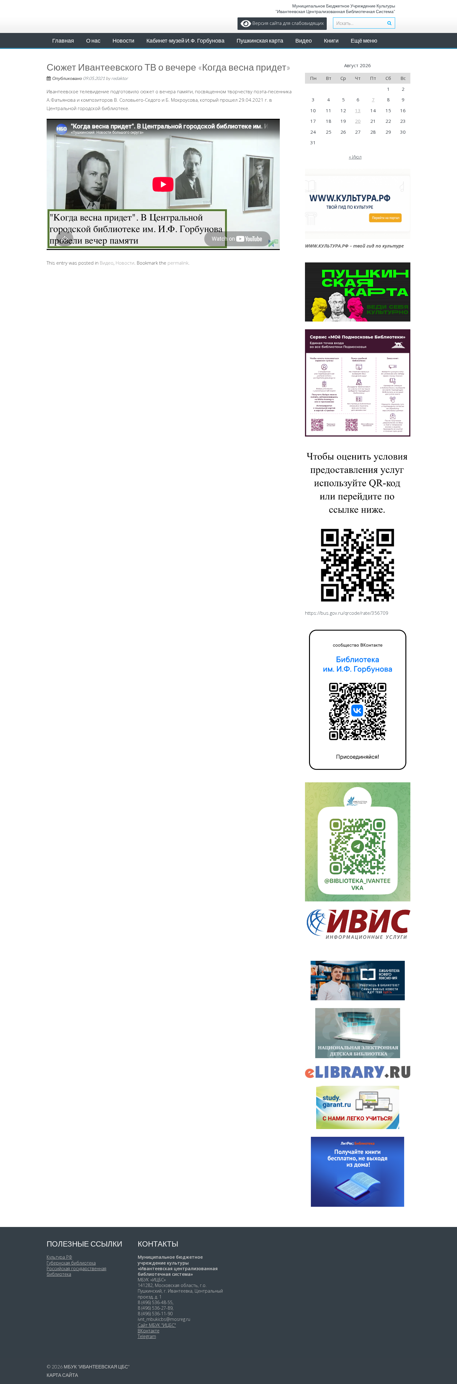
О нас (93, 40)
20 (358, 121)
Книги (331, 40)
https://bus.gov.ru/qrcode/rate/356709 (346, 613)
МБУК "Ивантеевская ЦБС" (97, 1366)
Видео (303, 40)
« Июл (355, 157)
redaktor (119, 78)
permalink (178, 263)
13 (358, 110)
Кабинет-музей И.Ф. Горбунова (185, 40)
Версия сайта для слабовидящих (287, 23)
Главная (63, 40)
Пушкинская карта (260, 40)
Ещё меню (364, 40)
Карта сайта (62, 1375)
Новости (123, 40)
